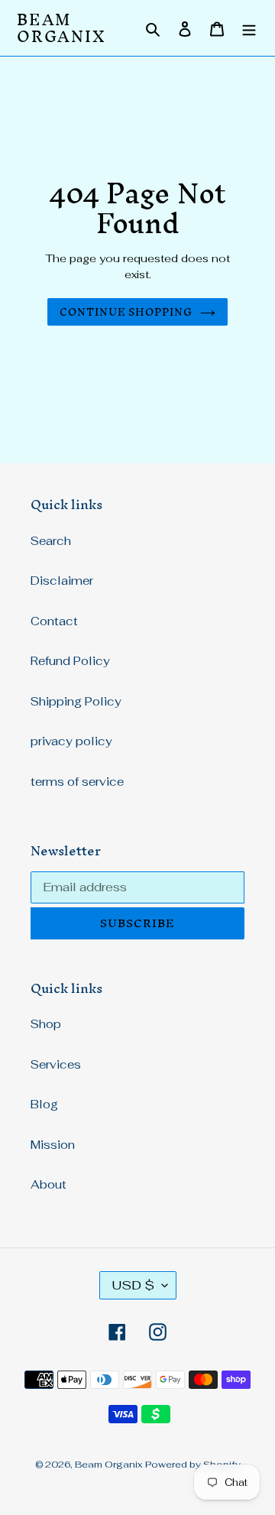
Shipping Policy (76, 701)
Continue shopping (126, 312)
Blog (44, 1104)
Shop (46, 1024)
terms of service (77, 781)
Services (56, 1064)
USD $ (133, 1285)
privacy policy (71, 741)
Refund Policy (70, 661)
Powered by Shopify (193, 1464)
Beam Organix (61, 27)
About (48, 1184)
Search (51, 541)
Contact (54, 621)
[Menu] (249, 27)
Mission (53, 1144)
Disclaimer (62, 580)
